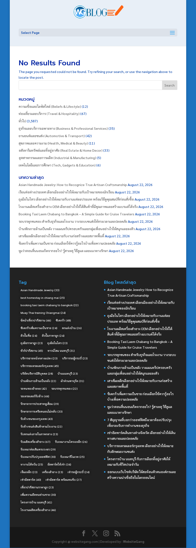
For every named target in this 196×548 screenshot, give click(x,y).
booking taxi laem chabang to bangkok (50, 305)
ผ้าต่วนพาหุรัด (72, 381)
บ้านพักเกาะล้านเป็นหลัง (38, 381)
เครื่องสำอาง (52, 472)
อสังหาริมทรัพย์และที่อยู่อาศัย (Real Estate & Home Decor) (61, 150)
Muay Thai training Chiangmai (43, 313)
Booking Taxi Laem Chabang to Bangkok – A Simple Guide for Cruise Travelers (76, 214)
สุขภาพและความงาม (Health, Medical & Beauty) (53, 143)
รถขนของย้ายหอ (34, 388)
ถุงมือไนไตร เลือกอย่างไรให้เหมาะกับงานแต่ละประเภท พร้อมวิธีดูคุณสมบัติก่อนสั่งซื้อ (76, 199)
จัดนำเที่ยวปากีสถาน (36, 320)
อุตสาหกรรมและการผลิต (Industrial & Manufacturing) (57, 157)
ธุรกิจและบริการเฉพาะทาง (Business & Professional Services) (63, 128)
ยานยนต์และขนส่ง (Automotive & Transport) (52, 136)
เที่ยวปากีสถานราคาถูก (37, 487)
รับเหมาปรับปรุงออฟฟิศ (38, 457)
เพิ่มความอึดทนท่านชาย (38, 494)
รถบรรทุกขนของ (64, 388)
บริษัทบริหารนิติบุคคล (37, 373)
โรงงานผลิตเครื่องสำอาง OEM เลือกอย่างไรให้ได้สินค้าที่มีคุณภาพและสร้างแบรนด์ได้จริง (78, 206)
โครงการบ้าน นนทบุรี (36, 502)
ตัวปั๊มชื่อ (29, 335)
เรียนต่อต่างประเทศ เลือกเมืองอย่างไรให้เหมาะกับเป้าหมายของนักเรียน (66, 192)
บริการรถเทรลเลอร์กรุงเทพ (40, 366)
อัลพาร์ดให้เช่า (59, 464)
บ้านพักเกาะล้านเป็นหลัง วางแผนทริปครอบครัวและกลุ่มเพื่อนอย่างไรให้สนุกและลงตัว (77, 229)
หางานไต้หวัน (32, 464)
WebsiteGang (133, 541)
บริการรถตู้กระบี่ (75, 358)
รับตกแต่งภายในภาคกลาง (39, 434)
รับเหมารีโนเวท (72, 457)
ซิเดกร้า (63, 320)
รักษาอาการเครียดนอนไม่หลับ (42, 411)
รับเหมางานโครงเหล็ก (71, 442)
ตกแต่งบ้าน (72, 328)
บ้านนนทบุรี (68, 373)
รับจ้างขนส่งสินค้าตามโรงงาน (41, 426)
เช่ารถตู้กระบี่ (79, 472)
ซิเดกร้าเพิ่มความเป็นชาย (39, 328)
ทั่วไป (22, 121)
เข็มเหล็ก (29, 472)
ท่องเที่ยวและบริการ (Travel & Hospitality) (49, 113)
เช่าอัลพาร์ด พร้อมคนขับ (64, 479)
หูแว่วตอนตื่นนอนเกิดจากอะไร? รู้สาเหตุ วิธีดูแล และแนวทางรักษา (63, 250)
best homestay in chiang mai (43, 298)
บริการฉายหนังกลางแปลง (39, 358)
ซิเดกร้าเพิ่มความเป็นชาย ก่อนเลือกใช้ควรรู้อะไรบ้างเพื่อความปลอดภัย (67, 243)
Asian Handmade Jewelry (40, 290)
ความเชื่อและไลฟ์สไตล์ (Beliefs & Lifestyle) (50, 106)
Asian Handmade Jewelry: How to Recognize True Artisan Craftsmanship (73, 184)
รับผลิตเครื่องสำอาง (35, 442)
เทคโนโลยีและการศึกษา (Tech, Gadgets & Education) (57, 165)
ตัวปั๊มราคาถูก (53, 335)
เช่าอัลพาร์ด (31, 479)
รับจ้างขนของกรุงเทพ (37, 419)
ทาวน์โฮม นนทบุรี (61, 350)
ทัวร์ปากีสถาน (32, 350)
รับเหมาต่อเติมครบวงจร (38, 449)
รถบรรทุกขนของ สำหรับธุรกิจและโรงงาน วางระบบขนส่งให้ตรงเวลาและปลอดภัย (73, 221)
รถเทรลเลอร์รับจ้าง (35, 396)
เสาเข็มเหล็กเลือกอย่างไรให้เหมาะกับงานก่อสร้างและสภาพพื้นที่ (61, 236)
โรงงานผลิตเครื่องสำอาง (38, 510)
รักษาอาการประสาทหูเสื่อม (40, 404)
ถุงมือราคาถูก (32, 343)
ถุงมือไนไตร (57, 343)
